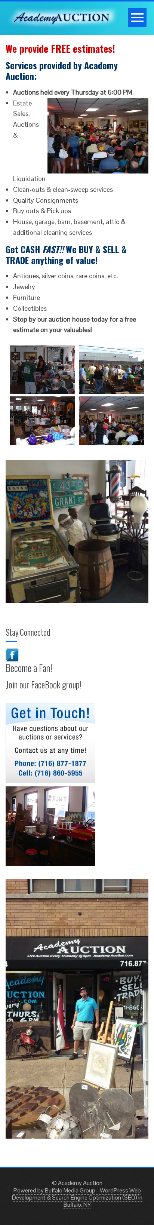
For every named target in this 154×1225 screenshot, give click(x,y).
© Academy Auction (77, 1183)
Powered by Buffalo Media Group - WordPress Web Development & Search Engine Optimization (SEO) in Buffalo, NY (77, 1197)
